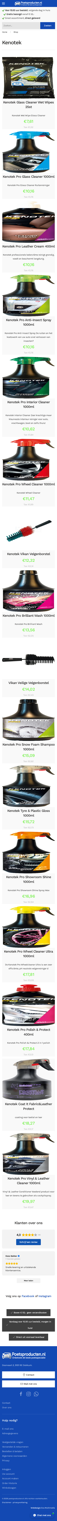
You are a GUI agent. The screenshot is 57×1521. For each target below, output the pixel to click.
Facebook (28, 1296)
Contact (30, 1375)
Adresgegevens (10, 1433)
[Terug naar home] (28, 3)
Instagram (44, 1296)
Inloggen (6, 1469)
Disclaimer (6, 1502)
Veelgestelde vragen (12, 1442)
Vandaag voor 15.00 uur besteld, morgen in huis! (30, 1324)
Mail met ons (30, 1384)
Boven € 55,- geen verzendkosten (30, 1312)
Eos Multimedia (48, 1508)
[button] (3, 3)
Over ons (6, 1407)
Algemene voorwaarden (14, 1456)
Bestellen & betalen (12, 1451)
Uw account (8, 1474)
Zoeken (47, 25)
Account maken (10, 1478)
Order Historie (9, 1483)
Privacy (6, 1460)
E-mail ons (7, 1428)
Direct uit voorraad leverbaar (30, 1337)
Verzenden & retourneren (15, 1446)
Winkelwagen (9, 1487)
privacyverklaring (20, 1502)
